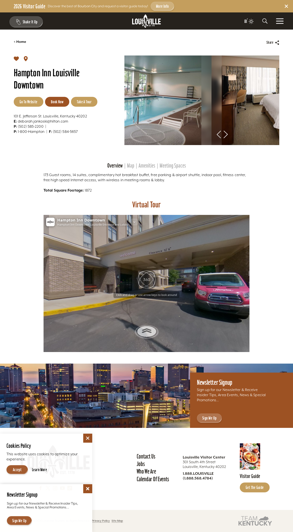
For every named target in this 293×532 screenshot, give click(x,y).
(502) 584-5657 (63, 131)
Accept (17, 469)
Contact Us (146, 456)
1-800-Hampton (29, 131)
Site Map (117, 521)
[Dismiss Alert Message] (286, 6)
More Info (162, 6)
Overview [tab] (115, 165)
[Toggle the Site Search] (264, 21)
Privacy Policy (101, 521)
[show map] (25, 58)
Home (20, 42)
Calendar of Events (153, 479)
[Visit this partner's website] (255, 520)
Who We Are (146, 471)
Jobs (141, 463)
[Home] (146, 21)
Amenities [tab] (147, 165)
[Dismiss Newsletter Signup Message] (87, 488)
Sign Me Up (209, 418)
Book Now (57, 101)
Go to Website (29, 101)
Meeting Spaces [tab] (173, 165)
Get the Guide (255, 487)
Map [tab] (130, 165)
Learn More (39, 469)
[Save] (16, 58)
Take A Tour (84, 101)
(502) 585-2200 (29, 126)
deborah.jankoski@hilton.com (41, 121)
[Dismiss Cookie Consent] (87, 438)
